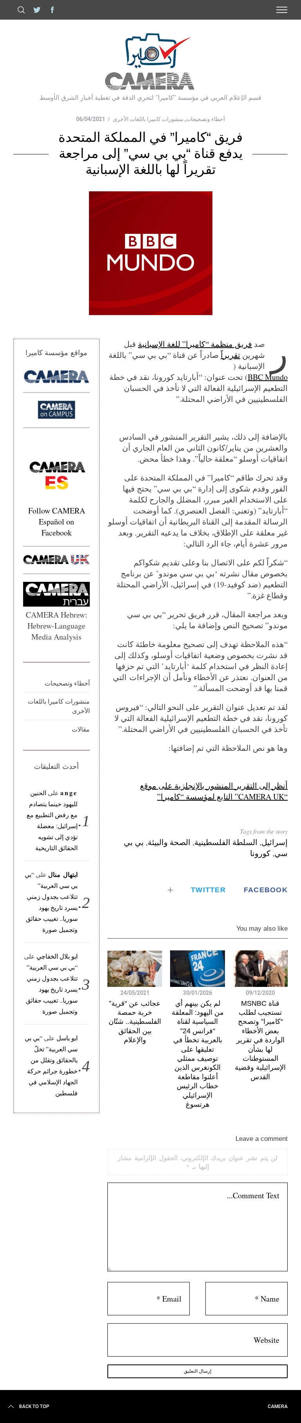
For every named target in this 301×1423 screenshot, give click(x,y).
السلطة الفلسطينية (225, 842)
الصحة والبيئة (169, 842)
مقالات (81, 729)
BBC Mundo (268, 377)
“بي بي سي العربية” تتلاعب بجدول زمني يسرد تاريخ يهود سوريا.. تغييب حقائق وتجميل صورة (52, 989)
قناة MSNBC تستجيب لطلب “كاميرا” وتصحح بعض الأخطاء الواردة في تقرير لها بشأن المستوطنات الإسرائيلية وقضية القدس (260, 1040)
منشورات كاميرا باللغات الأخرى (148, 119)
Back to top (34, 1406)
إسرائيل (274, 842)
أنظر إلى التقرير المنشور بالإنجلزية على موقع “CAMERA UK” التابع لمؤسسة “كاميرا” (214, 791)
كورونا (260, 853)
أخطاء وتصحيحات (205, 119)
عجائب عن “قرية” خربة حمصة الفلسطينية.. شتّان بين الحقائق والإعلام (135, 1021)
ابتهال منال (63, 874)
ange (69, 792)
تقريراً (230, 355)
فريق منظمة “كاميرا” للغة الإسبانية (195, 344)
